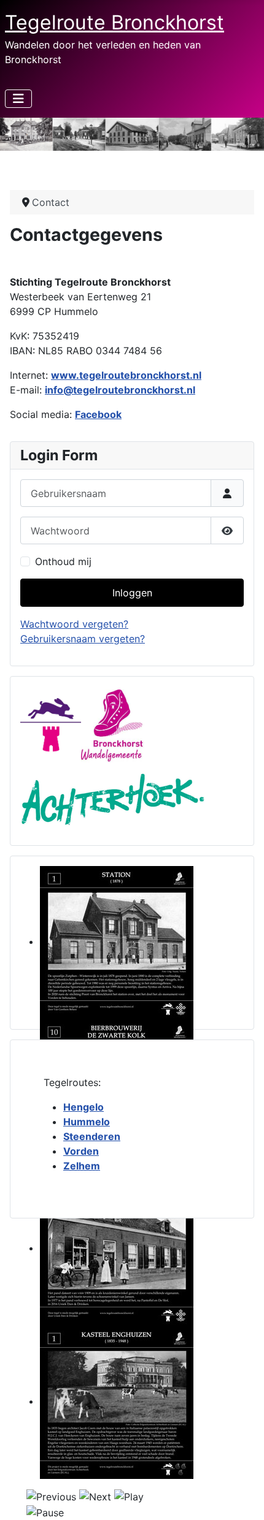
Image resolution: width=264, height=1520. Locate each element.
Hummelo (86, 1121)
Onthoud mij (63, 561)
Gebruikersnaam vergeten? (82, 639)
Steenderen (91, 1136)
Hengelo (83, 1107)
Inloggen (132, 593)
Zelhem (81, 1166)
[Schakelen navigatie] (18, 98)
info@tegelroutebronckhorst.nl (120, 390)
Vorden (81, 1151)
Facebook (98, 414)
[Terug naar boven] (242, 1497)
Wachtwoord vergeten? (74, 624)
